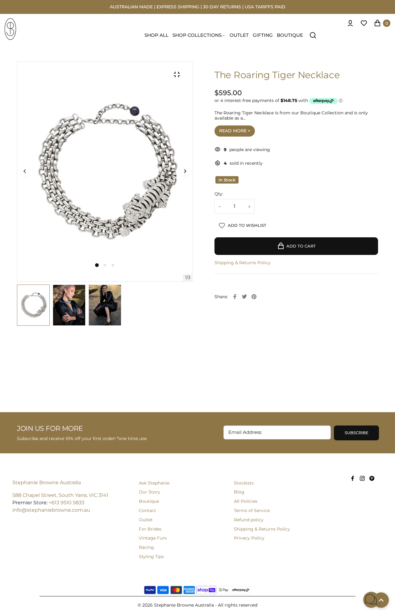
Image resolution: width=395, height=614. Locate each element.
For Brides (150, 529)
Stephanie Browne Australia (46, 482)
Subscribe (356, 432)
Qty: (218, 194)
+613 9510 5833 (66, 503)
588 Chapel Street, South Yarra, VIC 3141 (60, 495)
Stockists (244, 483)
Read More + (234, 130)
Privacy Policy (249, 538)
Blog (239, 492)
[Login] (350, 23)
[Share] (234, 296)
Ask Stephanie (154, 483)
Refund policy (249, 520)
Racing (146, 547)
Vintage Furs (153, 538)
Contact (147, 510)
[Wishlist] (364, 23)
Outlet (146, 520)
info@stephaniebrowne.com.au (51, 510)
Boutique (149, 501)
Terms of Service (252, 510)
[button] (105, 265)
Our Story (149, 492)
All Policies (245, 501)
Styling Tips (151, 556)
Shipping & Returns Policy (242, 262)
